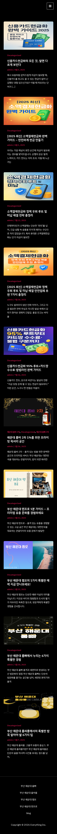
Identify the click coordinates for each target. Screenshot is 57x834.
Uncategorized (14, 55)
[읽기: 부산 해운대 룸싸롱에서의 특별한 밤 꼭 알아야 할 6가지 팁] (28, 705)
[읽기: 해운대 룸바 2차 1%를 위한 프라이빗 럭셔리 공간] (28, 412)
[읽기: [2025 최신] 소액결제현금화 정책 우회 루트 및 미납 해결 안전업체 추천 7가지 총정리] (28, 261)
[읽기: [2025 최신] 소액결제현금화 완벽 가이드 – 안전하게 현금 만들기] (28, 110)
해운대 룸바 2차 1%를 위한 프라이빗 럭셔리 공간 (28, 439)
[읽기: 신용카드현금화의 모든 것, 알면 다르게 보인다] (28, 35)
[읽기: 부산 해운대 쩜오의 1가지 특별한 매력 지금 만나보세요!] (28, 554)
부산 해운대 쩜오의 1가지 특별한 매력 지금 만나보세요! (28, 582)
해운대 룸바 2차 (13, 431)
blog (28, 813)
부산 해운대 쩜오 (28, 799)
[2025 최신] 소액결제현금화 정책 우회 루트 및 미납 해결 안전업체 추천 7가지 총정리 (27, 290)
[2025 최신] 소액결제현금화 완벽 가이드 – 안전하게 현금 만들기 (27, 138)
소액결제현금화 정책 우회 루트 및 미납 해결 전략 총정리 (27, 213)
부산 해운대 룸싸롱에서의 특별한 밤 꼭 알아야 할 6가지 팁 (28, 733)
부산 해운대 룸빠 (28, 786)
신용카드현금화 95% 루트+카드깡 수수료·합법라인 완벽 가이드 (27, 368)
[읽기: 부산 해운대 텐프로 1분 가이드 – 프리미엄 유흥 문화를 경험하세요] (28, 483)
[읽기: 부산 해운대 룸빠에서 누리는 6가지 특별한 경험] (28, 630)
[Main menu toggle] (50, 6)
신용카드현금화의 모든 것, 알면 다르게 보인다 (27, 63)
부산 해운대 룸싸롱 (28, 792)
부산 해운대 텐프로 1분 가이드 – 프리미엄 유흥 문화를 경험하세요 (28, 511)
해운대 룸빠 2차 (42, 431)
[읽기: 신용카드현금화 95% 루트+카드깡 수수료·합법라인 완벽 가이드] (28, 340)
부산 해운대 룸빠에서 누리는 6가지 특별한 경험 (28, 657)
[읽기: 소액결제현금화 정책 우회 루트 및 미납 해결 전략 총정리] (28, 186)
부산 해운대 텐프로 (28, 806)
